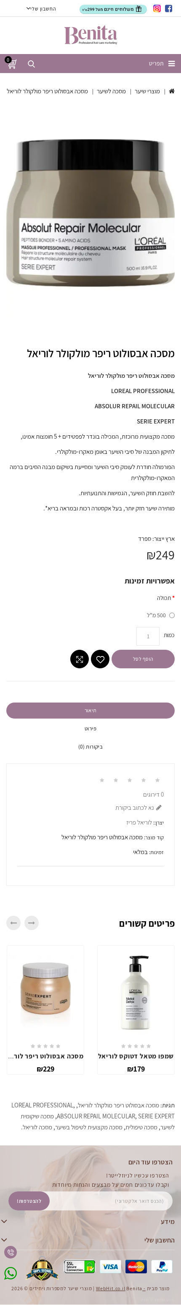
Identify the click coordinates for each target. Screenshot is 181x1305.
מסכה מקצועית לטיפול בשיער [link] (88, 1127)
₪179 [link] (136, 1069)
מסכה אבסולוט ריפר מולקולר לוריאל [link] (47, 91)
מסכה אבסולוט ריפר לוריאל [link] (44, 1056)
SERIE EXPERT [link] (156, 1116)
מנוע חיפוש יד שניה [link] (157, 1299)
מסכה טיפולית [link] (141, 1127)
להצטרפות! (29, 1201)
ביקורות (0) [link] (90, 746)
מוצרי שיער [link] (147, 91)
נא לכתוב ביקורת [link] (134, 807)
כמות (169, 635)
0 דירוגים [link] (153, 794)
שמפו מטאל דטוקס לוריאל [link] (136, 1056)
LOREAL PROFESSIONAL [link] (42, 1105)
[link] (169, 8)
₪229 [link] (46, 1069)
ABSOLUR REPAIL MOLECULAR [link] (96, 1116)
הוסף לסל (143, 659)
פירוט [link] (90, 728)
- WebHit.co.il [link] (121, 1288)
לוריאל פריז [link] (139, 822)
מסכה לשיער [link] (111, 91)
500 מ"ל (156, 615)
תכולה (164, 598)
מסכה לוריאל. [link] (36, 1127)
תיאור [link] (91, 710)
